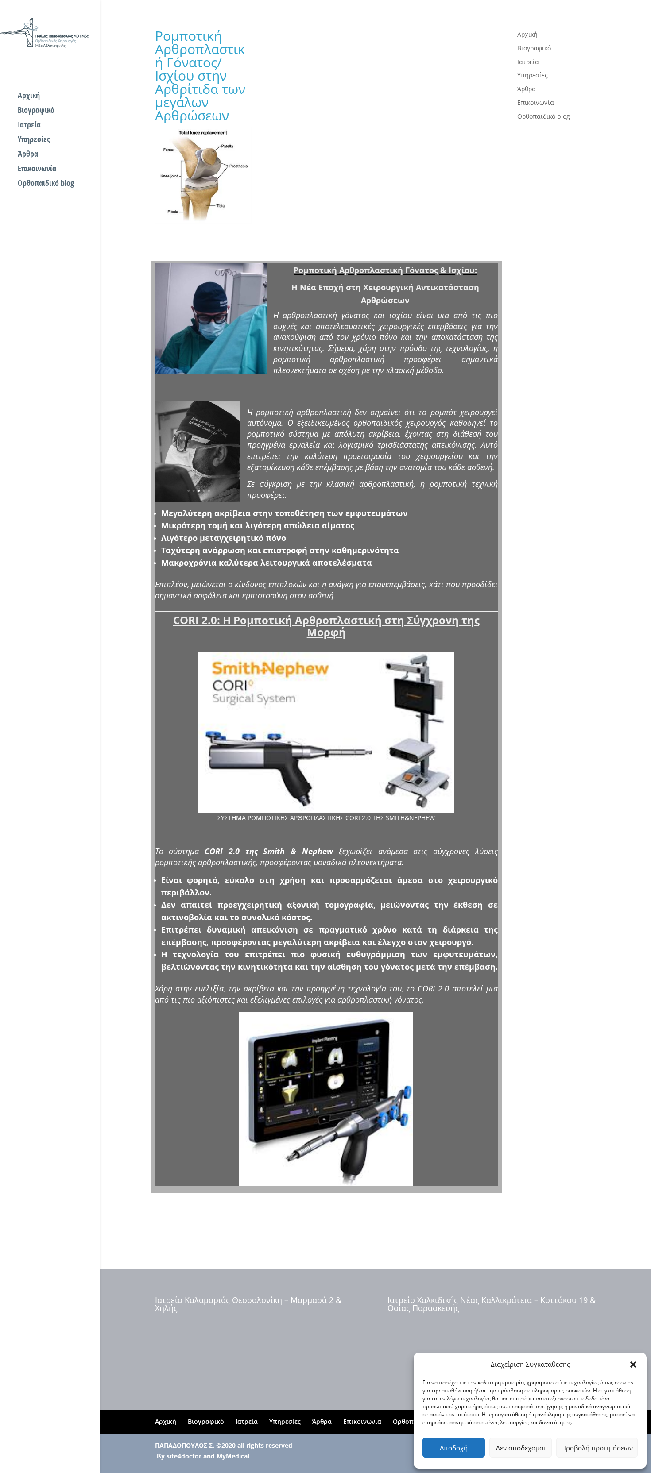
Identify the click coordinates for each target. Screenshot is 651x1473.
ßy (161, 1456)
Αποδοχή (454, 1447)
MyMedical (233, 1456)
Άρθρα (28, 154)
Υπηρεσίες (34, 140)
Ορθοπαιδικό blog (46, 184)
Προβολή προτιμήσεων (597, 1447)
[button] (633, 1364)
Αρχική (29, 96)
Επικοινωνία (37, 169)
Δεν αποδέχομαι (521, 1447)
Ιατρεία (29, 125)
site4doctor (184, 1456)
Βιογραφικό (36, 111)
